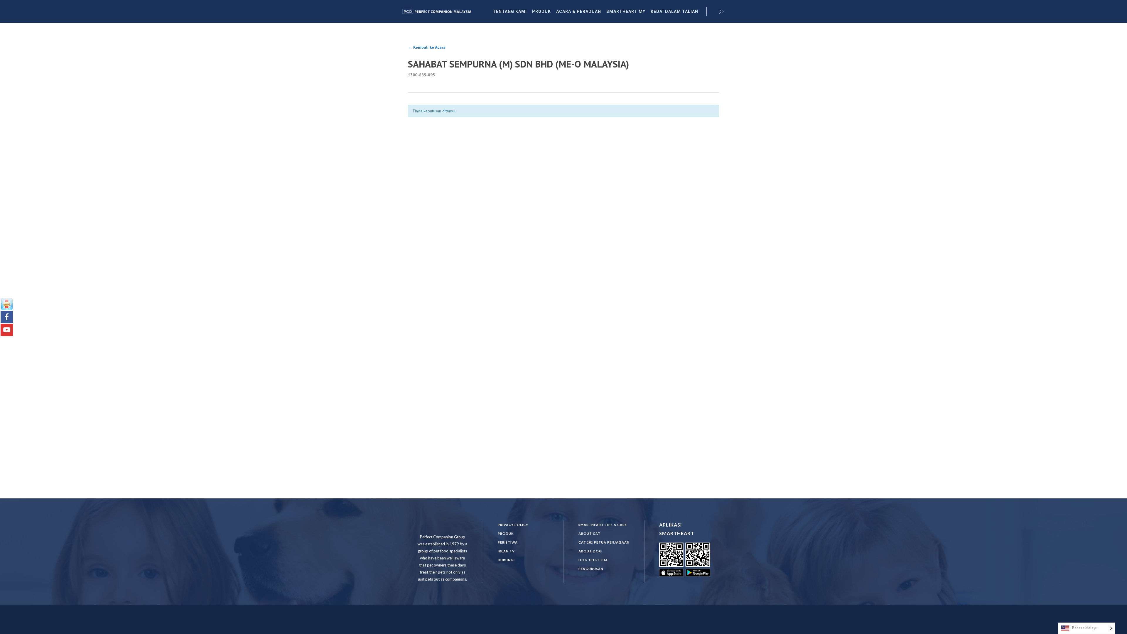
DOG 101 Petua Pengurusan (593, 564)
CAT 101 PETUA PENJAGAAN (604, 542)
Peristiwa (508, 542)
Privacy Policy (513, 525)
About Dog (590, 551)
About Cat (589, 533)
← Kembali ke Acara (427, 47)
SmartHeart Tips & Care (602, 525)
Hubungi (506, 560)
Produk (506, 533)
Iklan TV (506, 551)
